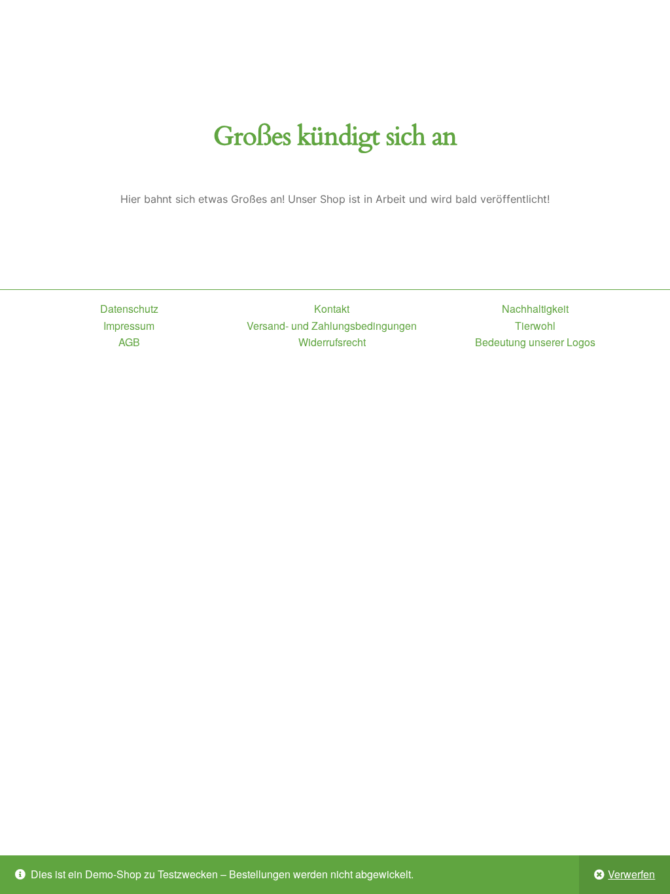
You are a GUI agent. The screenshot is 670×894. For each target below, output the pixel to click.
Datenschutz (129, 308)
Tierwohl (535, 325)
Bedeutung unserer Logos (535, 341)
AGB (129, 341)
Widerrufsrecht (332, 341)
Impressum (128, 325)
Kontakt (331, 308)
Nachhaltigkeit (535, 308)
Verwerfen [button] (631, 874)
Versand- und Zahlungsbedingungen (332, 325)
